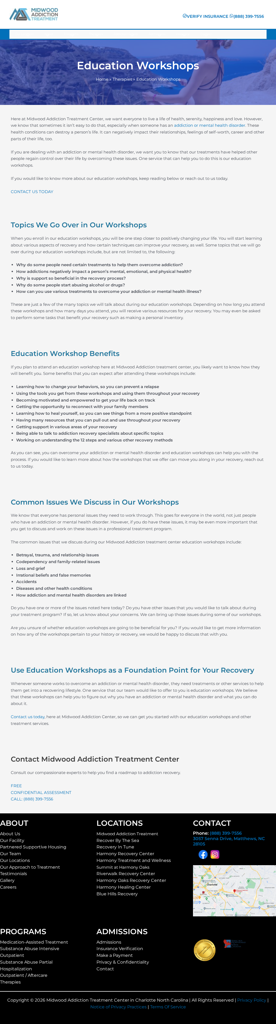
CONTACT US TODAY (32, 191)
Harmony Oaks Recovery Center (131, 880)
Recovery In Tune (115, 847)
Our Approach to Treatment (30, 867)
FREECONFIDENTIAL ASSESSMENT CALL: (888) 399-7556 (41, 792)
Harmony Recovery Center (125, 853)
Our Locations (15, 860)
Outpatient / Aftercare (23, 975)
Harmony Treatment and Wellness (133, 860)
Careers (8, 887)
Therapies (10, 982)
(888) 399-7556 (226, 833)
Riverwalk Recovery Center (125, 873)
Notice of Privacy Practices (118, 1006)
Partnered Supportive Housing (33, 847)
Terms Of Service (168, 1006)
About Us (10, 833)
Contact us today (27, 716)
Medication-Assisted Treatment (34, 942)
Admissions (108, 942)
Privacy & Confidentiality (122, 962)
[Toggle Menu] (26, 36)
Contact (105, 968)
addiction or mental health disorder (209, 125)
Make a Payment (114, 955)
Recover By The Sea (117, 840)
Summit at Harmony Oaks (122, 867)
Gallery (7, 880)
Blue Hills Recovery (117, 893)
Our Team (10, 853)
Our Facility (12, 840)
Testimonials (13, 873)
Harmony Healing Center (123, 887)
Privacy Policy (251, 1000)
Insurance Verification (119, 948)
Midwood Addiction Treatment (127, 833)
